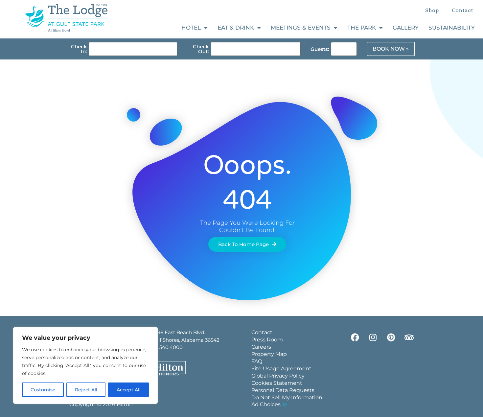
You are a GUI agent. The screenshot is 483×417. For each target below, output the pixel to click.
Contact (462, 11)
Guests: (319, 49)
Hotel (191, 27)
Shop (432, 11)
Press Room (267, 339)
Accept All (129, 390)
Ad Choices (266, 404)
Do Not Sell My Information (286, 397)
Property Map (269, 354)
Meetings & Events (301, 27)
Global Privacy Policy (278, 376)
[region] (85, 365)
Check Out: (201, 49)
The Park (361, 27)
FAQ (256, 361)
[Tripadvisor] (409, 337)
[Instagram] (373, 337)
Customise (43, 390)
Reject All (86, 390)
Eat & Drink (236, 27)
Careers (261, 347)
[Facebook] (355, 337)
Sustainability (451, 27)
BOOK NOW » (391, 49)
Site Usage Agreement (281, 368)
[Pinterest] (391, 337)
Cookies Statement (276, 383)
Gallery (406, 27)
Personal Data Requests (282, 390)
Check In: (79, 49)
